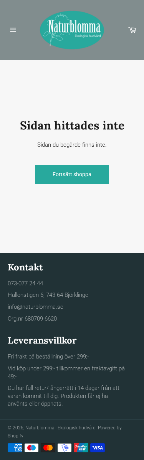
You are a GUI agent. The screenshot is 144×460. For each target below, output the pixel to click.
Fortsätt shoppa (72, 174)
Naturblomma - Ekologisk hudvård (60, 428)
